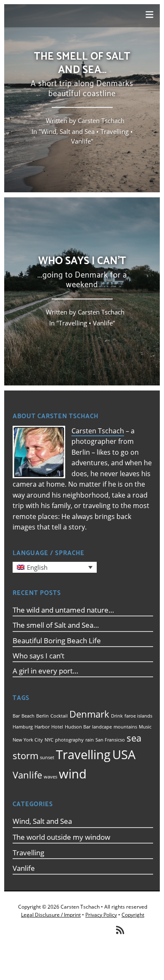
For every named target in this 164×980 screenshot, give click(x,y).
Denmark (89, 714)
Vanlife (81, 141)
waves (50, 777)
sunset (47, 757)
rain (89, 740)
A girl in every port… (45, 671)
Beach (27, 716)
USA (123, 754)
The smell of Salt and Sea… (56, 625)
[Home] (75, 19)
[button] (55, 567)
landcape (102, 727)
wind (73, 773)
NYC (49, 740)
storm (25, 755)
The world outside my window (61, 837)
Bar (16, 716)
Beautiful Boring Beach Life (57, 640)
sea (134, 738)
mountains (125, 727)
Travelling (115, 131)
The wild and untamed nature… (63, 610)
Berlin (42, 716)
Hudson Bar (77, 727)
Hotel (57, 727)
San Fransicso (110, 740)
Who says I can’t (38, 655)
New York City (28, 740)
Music (145, 727)
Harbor (42, 727)
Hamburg (23, 727)
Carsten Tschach (97, 430)
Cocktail (59, 716)
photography (69, 740)
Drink (117, 716)
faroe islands (138, 716)
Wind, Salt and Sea (68, 131)
